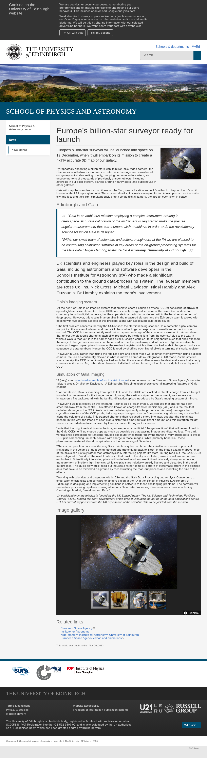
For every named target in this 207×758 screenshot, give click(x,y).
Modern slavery (16, 713)
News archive (19, 149)
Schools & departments (172, 46)
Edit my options (100, 32)
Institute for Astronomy (75, 631)
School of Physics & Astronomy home (22, 127)
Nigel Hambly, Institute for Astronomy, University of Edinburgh (100, 634)
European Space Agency (78, 628)
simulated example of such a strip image (102, 380)
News (12, 139)
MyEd (196, 46)
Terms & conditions (18, 705)
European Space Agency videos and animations (92, 638)
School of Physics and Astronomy (71, 111)
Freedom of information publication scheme (101, 709)
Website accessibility (86, 705)
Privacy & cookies (17, 709)
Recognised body (24, 727)
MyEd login (190, 725)
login (194, 748)
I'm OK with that (72, 32)
